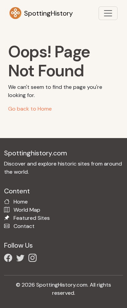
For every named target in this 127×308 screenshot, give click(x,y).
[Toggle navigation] (108, 13)
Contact (24, 226)
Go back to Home (30, 108)
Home (21, 201)
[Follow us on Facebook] (9, 259)
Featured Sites (32, 218)
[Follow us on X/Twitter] (21, 259)
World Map (27, 209)
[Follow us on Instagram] (33, 259)
